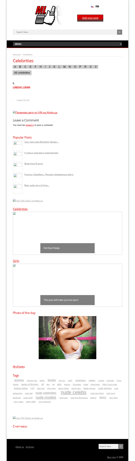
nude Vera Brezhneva (79, 398)
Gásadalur (77, 384)
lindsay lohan (21, 388)
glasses (67, 384)
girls (59, 384)
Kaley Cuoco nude (109, 384)
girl (53, 384)
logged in (30, 125)
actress (19, 380)
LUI (32, 388)
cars (70, 380)
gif (42, 384)
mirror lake (51, 388)
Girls (16, 261)
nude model (28, 398)
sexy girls (31, 401)
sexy (102, 397)
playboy (93, 398)
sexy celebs (18, 402)
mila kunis (41, 388)
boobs (52, 380)
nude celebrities (46, 393)
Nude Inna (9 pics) (33, 163)
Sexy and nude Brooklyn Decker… (41, 142)
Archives (19, 366)
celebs (92, 380)
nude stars (63, 398)
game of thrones (29, 384)
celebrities (80, 380)
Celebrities (27, 55)
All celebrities (22, 72)
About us (19, 447)
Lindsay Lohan (21, 87)
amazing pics (32, 380)
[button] (67, 233)
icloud (85, 384)
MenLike (17, 55)
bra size (62, 380)
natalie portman (89, 388)
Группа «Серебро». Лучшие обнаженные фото (48, 174)
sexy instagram (45, 402)
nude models (46, 397)
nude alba (29, 393)
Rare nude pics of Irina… (37, 185)
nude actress (105, 388)
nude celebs (73, 392)
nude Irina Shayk (97, 393)
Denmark (110, 380)
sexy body (113, 398)
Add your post (90, 18)
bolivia (42, 380)
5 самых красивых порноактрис (41, 153)
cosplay (101, 380)
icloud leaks (95, 384)
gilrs (48, 384)
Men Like (111, 457)
